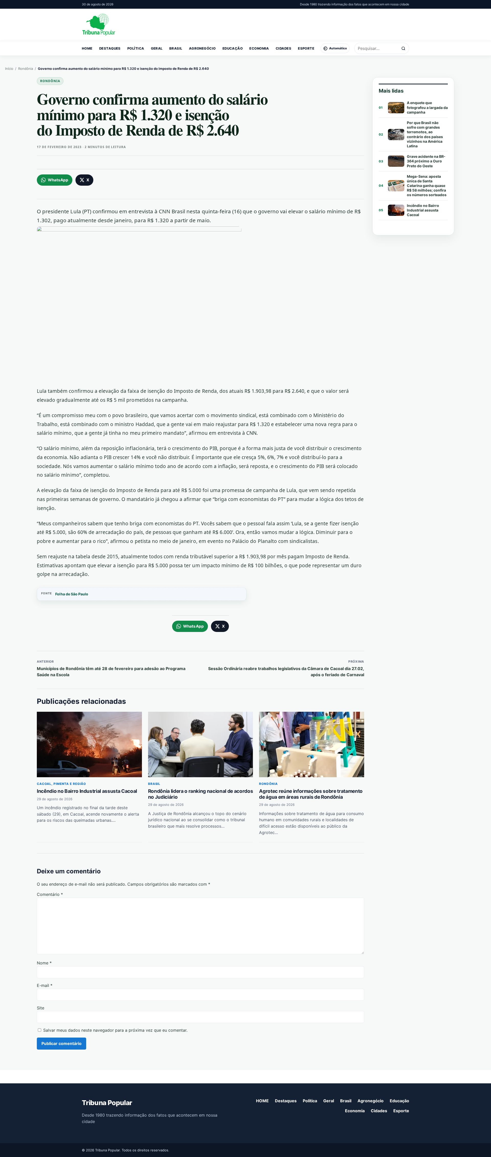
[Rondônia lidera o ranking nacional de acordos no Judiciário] (200, 744)
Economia (259, 48)
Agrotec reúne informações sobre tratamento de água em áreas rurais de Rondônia (311, 794)
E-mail (44, 985)
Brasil (175, 48)
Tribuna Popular (107, 1103)
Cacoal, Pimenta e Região (61, 784)
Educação (232, 48)
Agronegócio (202, 48)
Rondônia (25, 68)
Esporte (306, 48)
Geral (157, 48)
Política (135, 48)
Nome (44, 962)
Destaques (110, 48)
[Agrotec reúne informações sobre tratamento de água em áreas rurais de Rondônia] (311, 744)
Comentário (50, 894)
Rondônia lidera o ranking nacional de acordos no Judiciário (200, 794)
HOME (87, 48)
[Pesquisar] (403, 48)
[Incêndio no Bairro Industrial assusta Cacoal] (89, 744)
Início (9, 68)
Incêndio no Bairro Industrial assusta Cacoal (87, 791)
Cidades (283, 48)
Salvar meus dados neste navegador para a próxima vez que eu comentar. (115, 1030)
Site (40, 1007)
